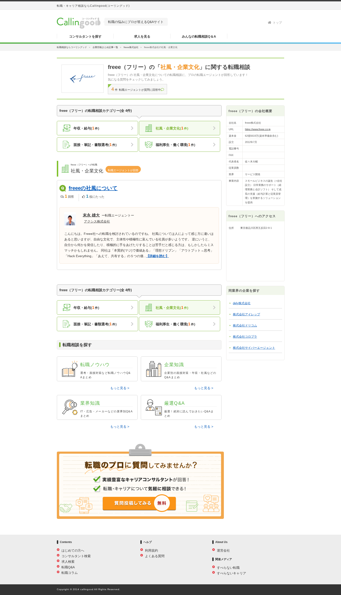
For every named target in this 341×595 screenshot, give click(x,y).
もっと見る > (119, 388)
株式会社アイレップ (246, 314)
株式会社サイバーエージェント (254, 347)
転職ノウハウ (105, 370)
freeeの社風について (93, 188)
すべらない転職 (228, 567)
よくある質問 (154, 556)
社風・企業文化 (171, 128)
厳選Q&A (189, 409)
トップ (277, 22)
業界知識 (106, 409)
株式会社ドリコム (245, 325)
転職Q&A (68, 567)
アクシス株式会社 (97, 221)
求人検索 (67, 561)
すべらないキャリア (231, 573)
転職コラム (69, 573)
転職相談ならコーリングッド (72, 47)
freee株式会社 (131, 47)
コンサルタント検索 (76, 556)
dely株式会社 (242, 303)
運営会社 (223, 550)
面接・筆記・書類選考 (95, 144)
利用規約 (151, 550)
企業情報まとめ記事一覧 (105, 47)
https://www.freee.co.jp (257, 129)
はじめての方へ (72, 550)
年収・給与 (86, 128)
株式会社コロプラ (245, 336)
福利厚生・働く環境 (175, 144)
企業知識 (190, 370)
